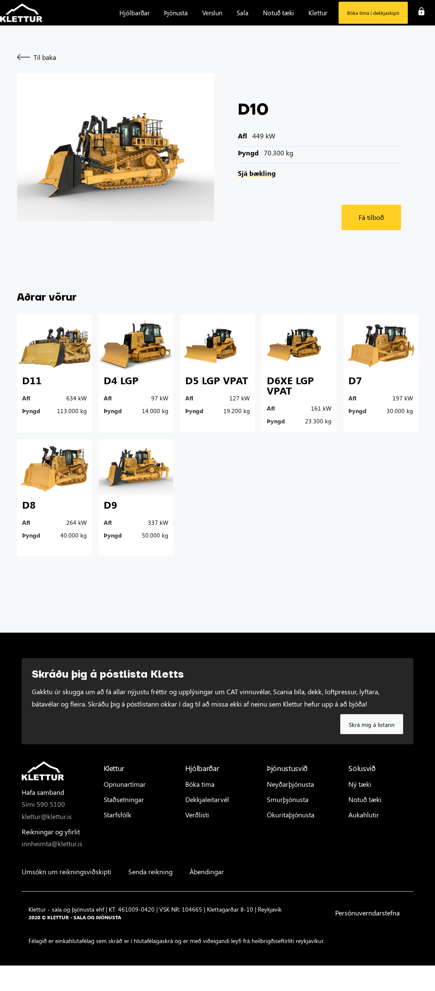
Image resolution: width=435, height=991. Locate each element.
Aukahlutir (363, 814)
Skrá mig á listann (372, 725)
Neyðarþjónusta (290, 784)
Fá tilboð (371, 217)
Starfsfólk (117, 814)
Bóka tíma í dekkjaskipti (373, 12)
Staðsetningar (124, 799)
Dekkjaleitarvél (207, 799)
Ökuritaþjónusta (290, 814)
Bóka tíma (200, 784)
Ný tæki (359, 784)
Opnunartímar (125, 784)
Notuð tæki (364, 799)
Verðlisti (197, 814)
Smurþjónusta (287, 799)
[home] (21, 13)
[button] (134, 12)
